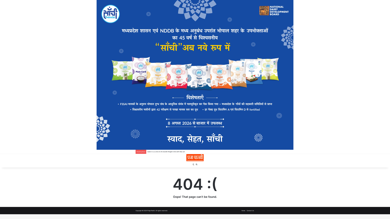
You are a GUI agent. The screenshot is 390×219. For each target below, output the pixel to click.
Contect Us (250, 210)
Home (243, 210)
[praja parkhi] (195, 157)
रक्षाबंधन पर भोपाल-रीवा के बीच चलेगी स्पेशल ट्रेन (159, 152)
